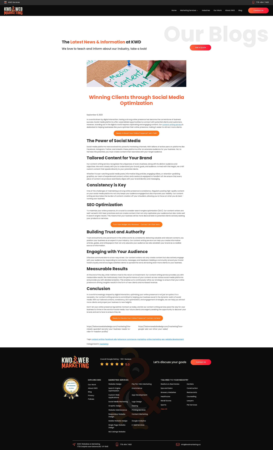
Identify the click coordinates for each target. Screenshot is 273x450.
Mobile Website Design (117, 421)
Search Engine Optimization (114, 389)
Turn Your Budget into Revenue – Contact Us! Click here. (136, 224)
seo (163, 339)
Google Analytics (139, 421)
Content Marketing (140, 414)
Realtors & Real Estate (170, 384)
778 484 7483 (126, 444)
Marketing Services (188, 10)
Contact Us (258, 10)
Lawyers (190, 400)
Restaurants (192, 392)
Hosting (135, 406)
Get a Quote (200, 47)
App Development (139, 395)
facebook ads (111, 339)
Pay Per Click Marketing (142, 384)
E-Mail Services (138, 425)
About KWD (230, 10)
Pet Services (192, 405)
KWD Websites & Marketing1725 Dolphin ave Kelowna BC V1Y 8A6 (92, 445)
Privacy (91, 395)
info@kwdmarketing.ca (190, 444)
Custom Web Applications (113, 396)
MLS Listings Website (116, 431)
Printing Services (139, 410)
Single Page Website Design (116, 426)
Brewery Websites (168, 392)
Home (173, 10)
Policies (91, 399)
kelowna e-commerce (126, 339)
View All (164, 409)
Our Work (218, 10)
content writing (97, 339)
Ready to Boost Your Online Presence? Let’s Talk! (136, 133)
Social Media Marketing (118, 401)
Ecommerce (137, 388)
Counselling (191, 396)
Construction (192, 388)
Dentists (190, 384)
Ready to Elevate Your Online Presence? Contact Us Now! (136, 318)
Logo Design (137, 401)
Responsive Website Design (116, 415)
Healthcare (165, 396)
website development (174, 339)
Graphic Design (114, 406)
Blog (240, 10)
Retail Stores (166, 400)
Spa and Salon (167, 388)
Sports (163, 405)
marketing (141, 339)
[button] (12, 2)
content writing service (172, 124)
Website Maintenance (117, 410)
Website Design (114, 384)
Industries (206, 10)
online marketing (154, 339)
